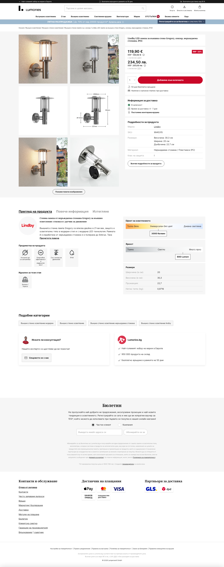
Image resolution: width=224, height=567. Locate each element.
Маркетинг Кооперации (31, 505)
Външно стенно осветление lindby (156, 323)
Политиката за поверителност (144, 457)
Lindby (157, 126)
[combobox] (105, 8)
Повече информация (72, 211)
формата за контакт (96, 457)
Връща (22, 500)
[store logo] (30, 8)
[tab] (35, 211)
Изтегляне (101, 211)
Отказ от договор (28, 487)
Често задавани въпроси (31, 496)
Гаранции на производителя (33, 527)
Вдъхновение (25, 532)
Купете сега (115, 21)
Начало (21, 28)
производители (128, 464)
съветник (39, 532)
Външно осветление (33, 28)
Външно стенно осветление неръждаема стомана (112, 323)
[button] (43, 110)
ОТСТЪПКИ (150, 16)
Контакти (23, 491)
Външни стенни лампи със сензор (77, 28)
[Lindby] (28, 226)
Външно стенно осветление (52, 28)
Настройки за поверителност (61, 549)
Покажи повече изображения (68, 192)
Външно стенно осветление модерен (37, 323)
